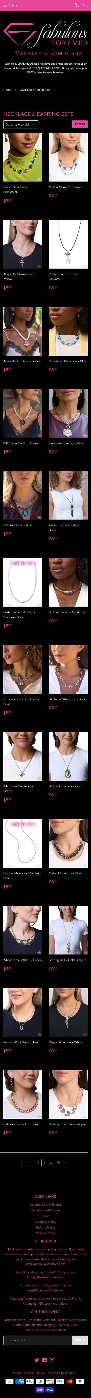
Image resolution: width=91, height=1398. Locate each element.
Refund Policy (45, 1227)
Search (46, 1216)
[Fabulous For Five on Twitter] (37, 1361)
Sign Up (80, 1340)
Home (7, 89)
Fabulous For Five (34, 1372)
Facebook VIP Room (45, 1210)
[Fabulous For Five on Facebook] (44, 1361)
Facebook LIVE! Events (45, 1205)
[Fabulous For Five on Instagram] (52, 1361)
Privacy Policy (45, 1233)
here (64, 1303)
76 (58, 1162)
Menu (13, 5)
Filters (80, 124)
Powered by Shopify (62, 1372)
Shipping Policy (45, 1222)
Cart (84, 5)
